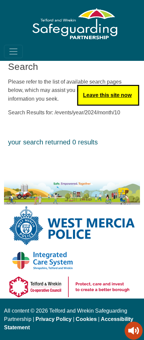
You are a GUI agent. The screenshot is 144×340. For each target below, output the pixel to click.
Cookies (86, 319)
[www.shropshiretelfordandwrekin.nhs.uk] (42, 260)
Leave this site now (107, 95)
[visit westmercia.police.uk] (72, 225)
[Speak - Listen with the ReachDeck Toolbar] (134, 331)
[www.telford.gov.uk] (69, 286)
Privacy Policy (53, 319)
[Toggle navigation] (13, 51)
